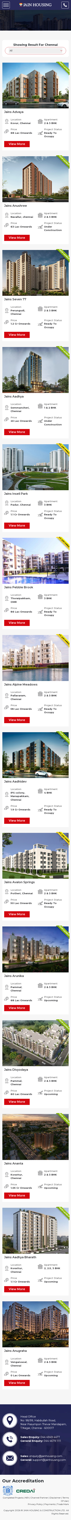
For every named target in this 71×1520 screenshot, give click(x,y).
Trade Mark (63, 1504)
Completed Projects (13, 1497)
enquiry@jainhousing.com (45, 1456)
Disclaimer (55, 1497)
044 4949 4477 (50, 1437)
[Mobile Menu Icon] (6, 5)
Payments (49, 1504)
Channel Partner (39, 1497)
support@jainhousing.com (49, 1460)
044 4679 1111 (52, 1441)
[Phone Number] (65, 5)
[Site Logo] (35, 5)
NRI (27, 1497)
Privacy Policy (35, 1504)
